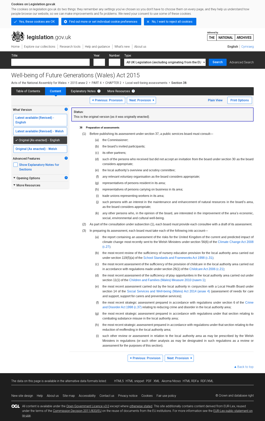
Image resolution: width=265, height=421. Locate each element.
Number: (114, 55)
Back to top (245, 367)
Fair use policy (166, 396)
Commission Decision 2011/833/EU (77, 411)
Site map (69, 396)
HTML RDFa (191, 381)
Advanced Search (241, 62)
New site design (22, 396)
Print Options (239, 100)
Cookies (147, 396)
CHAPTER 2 (113, 83)
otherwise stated (140, 406)
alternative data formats (81, 381)
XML (157, 381)
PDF (149, 381)
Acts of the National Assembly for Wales (39, 83)
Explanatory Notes (83, 91)
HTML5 (119, 381)
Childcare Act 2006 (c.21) (206, 269)
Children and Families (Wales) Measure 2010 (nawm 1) (167, 280)
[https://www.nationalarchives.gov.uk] (230, 34)
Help (40, 396)
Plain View (215, 100)
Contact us (107, 396)
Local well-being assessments (146, 83)
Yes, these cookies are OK (37, 21)
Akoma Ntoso (171, 381)
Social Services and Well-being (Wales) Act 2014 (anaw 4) (168, 291)
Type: (128, 55)
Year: (97, 55)
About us (53, 396)
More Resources (118, 91)
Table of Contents (28, 91)
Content (55, 91)
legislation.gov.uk (43, 32)
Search (218, 62)
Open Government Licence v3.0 (87, 406)
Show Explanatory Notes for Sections (39, 167)
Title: (14, 55)
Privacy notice (128, 396)
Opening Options (26, 178)
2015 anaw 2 (79, 83)
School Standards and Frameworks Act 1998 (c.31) (178, 257)
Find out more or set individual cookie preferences (103, 21)
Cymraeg (247, 46)
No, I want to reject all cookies (172, 21)
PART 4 (96, 83)
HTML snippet (135, 381)
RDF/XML (207, 381)
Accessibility (87, 396)
